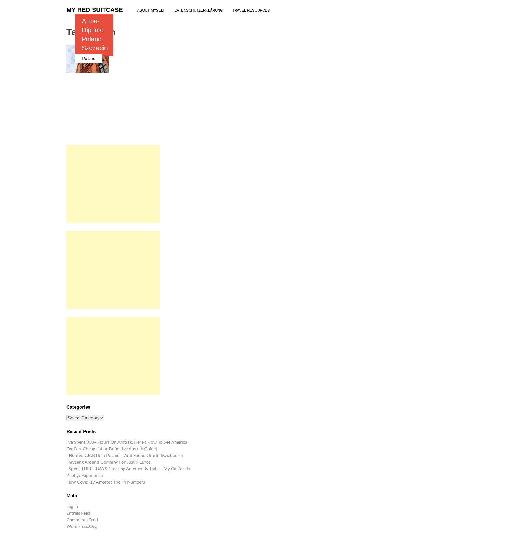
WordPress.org (81, 526)
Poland (89, 58)
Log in (72, 506)
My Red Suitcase (94, 9)
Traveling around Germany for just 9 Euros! (109, 462)
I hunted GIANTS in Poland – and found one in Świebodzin (124, 455)
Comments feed (82, 520)
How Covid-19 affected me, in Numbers (105, 482)
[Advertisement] (113, 184)
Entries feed (78, 513)
